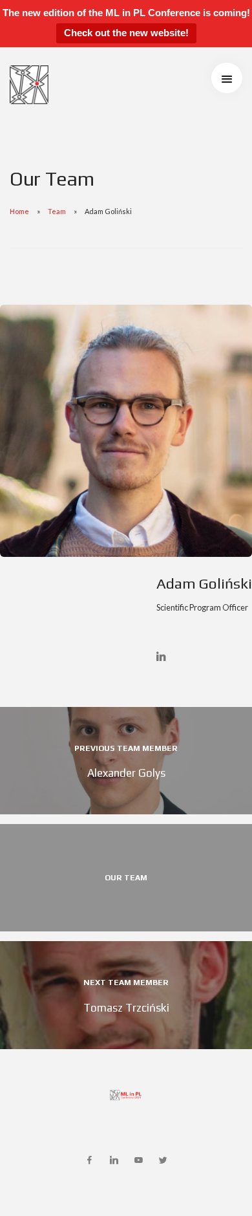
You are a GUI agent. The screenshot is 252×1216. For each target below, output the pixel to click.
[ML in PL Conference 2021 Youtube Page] (138, 1160)
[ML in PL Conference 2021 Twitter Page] (162, 1160)
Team (57, 211)
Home (19, 211)
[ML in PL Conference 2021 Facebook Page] (89, 1160)
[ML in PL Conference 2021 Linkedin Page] (113, 1160)
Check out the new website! (126, 32)
